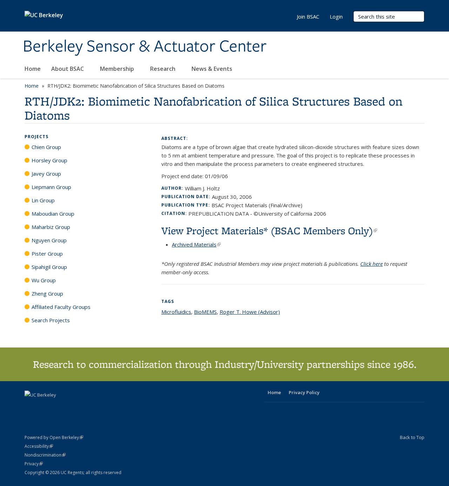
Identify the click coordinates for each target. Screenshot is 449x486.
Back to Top (412, 437)
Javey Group (46, 173)
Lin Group (43, 200)
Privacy (34, 464)
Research (163, 69)
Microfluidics (176, 311)
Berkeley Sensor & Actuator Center (145, 46)
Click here (371, 263)
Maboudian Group (53, 213)
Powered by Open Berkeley (54, 437)
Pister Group (47, 253)
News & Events (213, 69)
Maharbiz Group (51, 226)
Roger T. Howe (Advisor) (250, 311)
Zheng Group (47, 293)
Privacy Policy (304, 392)
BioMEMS (205, 311)
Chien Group (46, 146)
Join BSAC (308, 16)
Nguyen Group (49, 240)
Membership (117, 69)
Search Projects (51, 320)
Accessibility (39, 446)
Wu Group (44, 280)
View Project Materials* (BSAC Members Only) (269, 230)
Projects (36, 137)
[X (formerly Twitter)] (31, 407)
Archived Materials (196, 244)
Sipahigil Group (49, 266)
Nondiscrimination (45, 455)
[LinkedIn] (44, 407)
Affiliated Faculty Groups (61, 306)
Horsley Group (49, 160)
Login (336, 16)
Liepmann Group (51, 186)
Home (33, 69)
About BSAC (68, 69)
